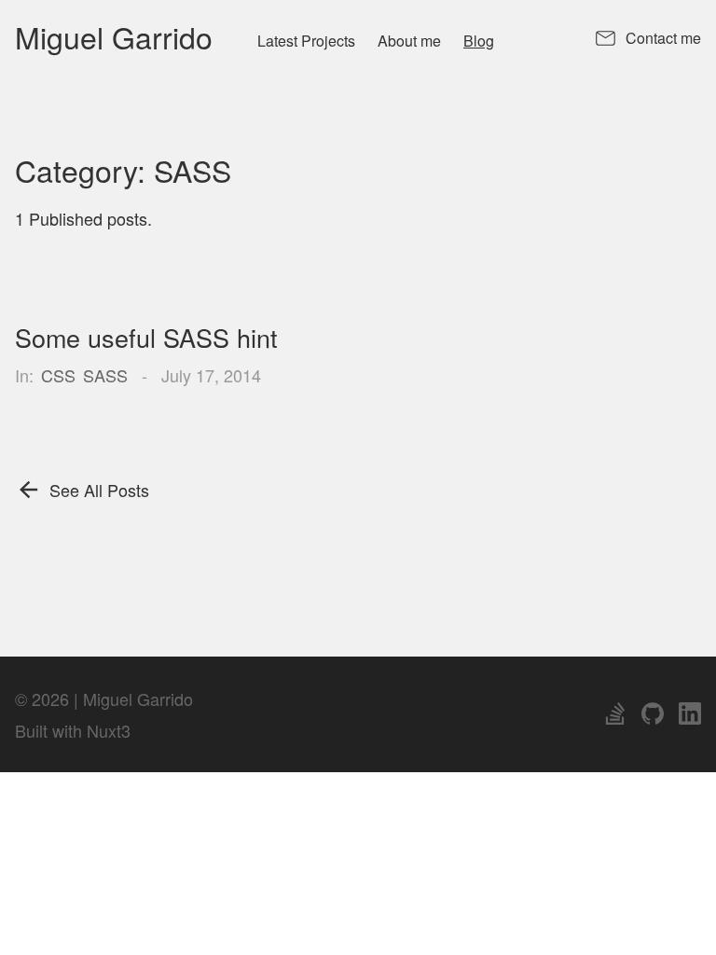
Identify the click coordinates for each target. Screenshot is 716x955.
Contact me (663, 37)
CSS (58, 375)
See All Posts (99, 490)
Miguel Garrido (114, 36)
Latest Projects (306, 40)
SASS (105, 375)
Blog (478, 40)
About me (409, 40)
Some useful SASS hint (146, 337)
